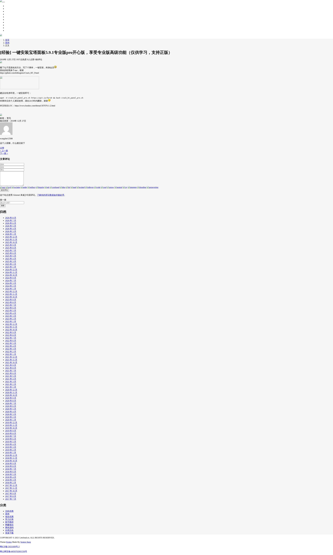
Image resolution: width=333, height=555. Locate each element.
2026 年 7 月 (10, 220)
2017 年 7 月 (10, 499)
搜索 (2, 205)
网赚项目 (9, 30)
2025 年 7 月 (10, 250)
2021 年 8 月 (10, 368)
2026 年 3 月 (10, 231)
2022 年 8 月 (10, 335)
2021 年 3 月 (10, 381)
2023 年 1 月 (10, 321)
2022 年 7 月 (10, 338)
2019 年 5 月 (10, 442)
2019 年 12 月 (11, 422)
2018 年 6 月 (10, 472)
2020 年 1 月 (10, 420)
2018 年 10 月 (11, 461)
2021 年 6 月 (10, 373)
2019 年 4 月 (10, 444)
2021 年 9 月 (10, 365)
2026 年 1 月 (10, 234)
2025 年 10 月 (11, 242)
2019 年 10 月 (11, 428)
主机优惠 (9, 25)
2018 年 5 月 (10, 474)
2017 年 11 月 (11, 488)
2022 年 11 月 (11, 327)
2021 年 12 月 (11, 357)
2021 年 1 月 (10, 387)
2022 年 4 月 (10, 346)
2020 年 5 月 (10, 409)
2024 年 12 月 (11, 270)
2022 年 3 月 (10, 349)
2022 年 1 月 (10, 354)
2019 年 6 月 (10, 439)
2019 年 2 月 (10, 450)
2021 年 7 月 (10, 371)
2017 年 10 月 (11, 491)
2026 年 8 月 (10, 218)
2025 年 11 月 (11, 239)
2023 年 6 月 (10, 308)
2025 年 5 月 (10, 256)
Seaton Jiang (25, 542)
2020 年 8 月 (10, 401)
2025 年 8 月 (10, 248)
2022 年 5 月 (10, 343)
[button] (2, 148)
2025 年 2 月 (10, 264)
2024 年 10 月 (11, 275)
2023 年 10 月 (11, 297)
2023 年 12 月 (11, 291)
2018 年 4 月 (10, 477)
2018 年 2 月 (10, 483)
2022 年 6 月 (10, 341)
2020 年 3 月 (10, 414)
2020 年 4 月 (10, 412)
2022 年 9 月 (10, 332)
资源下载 (9, 11)
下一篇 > (4, 153)
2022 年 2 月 (10, 351)
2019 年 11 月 (11, 425)
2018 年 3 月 (10, 480)
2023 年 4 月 (10, 313)
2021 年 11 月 (11, 360)
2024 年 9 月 (10, 278)
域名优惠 (9, 28)
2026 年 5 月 (10, 226)
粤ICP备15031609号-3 (10, 547)
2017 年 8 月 (10, 496)
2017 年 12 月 (11, 485)
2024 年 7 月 (10, 280)
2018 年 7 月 (10, 469)
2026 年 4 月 (10, 229)
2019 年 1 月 (10, 452)
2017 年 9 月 (10, 493)
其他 (7, 17)
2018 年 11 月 (11, 458)
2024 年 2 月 (10, 286)
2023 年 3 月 (10, 316)
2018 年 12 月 (11, 455)
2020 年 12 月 (11, 390)
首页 (7, 6)
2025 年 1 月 (10, 267)
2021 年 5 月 (10, 376)
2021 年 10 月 (11, 362)
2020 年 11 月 (11, 392)
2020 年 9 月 (10, 398)
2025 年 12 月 (11, 237)
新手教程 (9, 14)
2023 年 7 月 (10, 305)
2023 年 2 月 (10, 319)
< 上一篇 (4, 151)
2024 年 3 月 (10, 283)
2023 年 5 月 (10, 310)
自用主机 (9, 22)
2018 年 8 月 (10, 466)
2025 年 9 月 (10, 245)
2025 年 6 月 (10, 253)
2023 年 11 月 (11, 294)
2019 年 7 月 (10, 436)
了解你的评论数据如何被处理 (50, 195)
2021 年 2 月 (10, 384)
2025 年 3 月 (10, 261)
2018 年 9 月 (10, 463)
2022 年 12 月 (11, 324)
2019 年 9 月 (10, 431)
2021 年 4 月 (10, 379)
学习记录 (9, 9)
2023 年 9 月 (10, 300)
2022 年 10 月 (11, 330)
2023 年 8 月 (10, 302)
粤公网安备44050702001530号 (13, 551)
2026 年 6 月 (10, 223)
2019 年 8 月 (10, 433)
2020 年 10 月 (11, 395)
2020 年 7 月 (10, 403)
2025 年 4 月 (10, 259)
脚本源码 (9, 19)
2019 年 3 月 (10, 447)
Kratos (9, 542)
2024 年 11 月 (11, 272)
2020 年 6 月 (10, 406)
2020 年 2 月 (10, 417)
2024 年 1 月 (10, 289)
